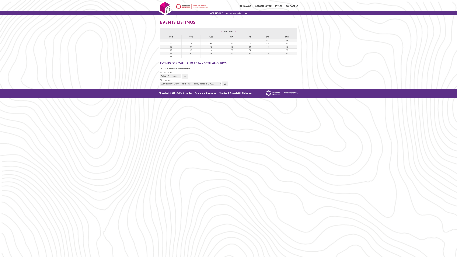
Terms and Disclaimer (205, 92)
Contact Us (292, 6)
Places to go (165, 80)
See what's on (166, 73)
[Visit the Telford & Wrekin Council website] (282, 95)
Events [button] (278, 6)
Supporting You (263, 6)
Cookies (223, 92)
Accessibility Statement (241, 92)
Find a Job (245, 6)
